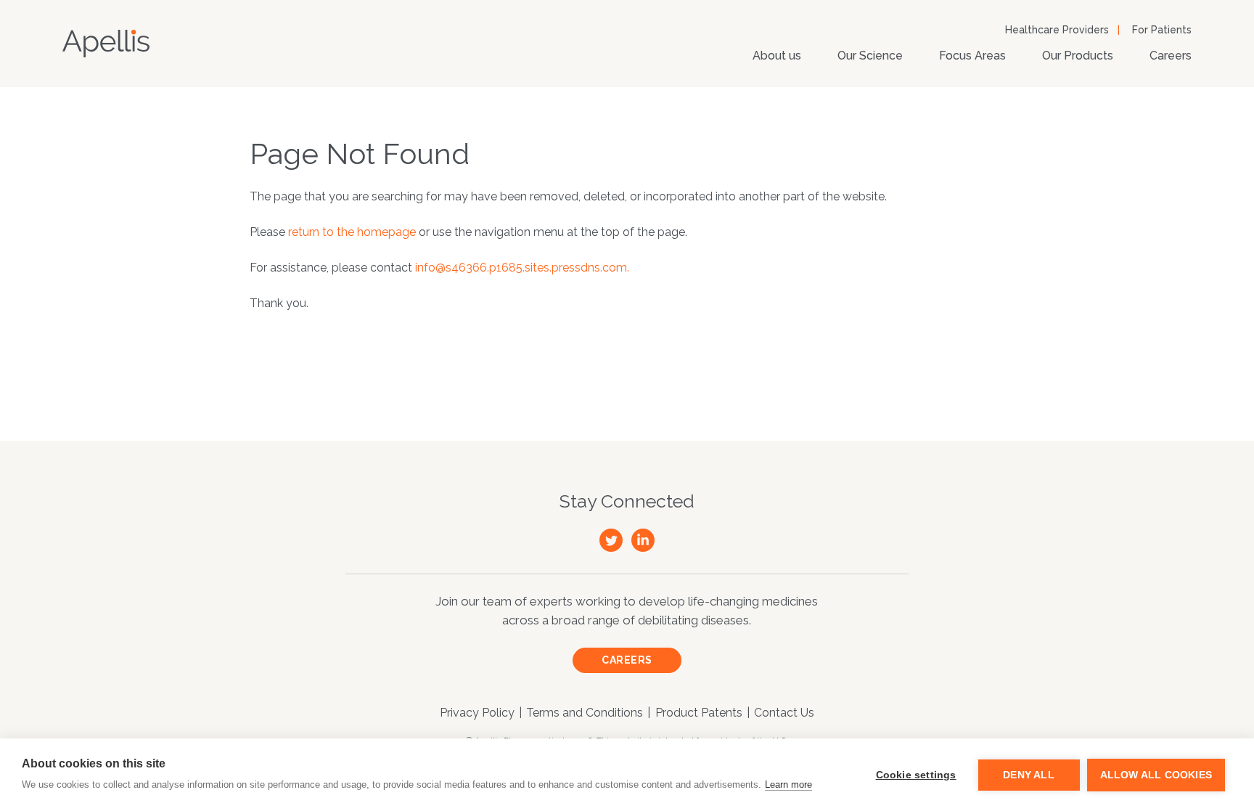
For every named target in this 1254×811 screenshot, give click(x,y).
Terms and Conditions (584, 713)
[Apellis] (105, 43)
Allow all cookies (1156, 775)
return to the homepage (352, 232)
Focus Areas (972, 55)
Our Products (1077, 55)
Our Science (870, 55)
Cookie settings (916, 775)
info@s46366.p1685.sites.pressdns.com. (522, 267)
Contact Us (784, 713)
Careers (1171, 55)
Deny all (1028, 775)
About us (777, 55)
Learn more (788, 784)
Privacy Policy (477, 713)
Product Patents (698, 713)
